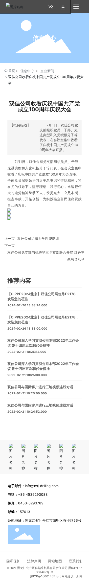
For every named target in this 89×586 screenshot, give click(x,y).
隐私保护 (16, 561)
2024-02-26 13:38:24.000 (27, 305)
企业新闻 (47, 71)
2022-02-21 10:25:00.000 (27, 375)
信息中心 (44, 38)
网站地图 (58, 561)
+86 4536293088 (33, 494)
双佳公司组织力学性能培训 (38, 238)
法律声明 (37, 561)
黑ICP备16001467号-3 (46, 576)
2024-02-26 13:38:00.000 (27, 328)
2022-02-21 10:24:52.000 (27, 411)
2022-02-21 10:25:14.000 (26, 352)
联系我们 (76, 561)
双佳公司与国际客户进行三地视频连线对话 (40, 387)
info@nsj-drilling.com (42, 486)
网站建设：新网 (72, 576)
